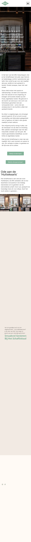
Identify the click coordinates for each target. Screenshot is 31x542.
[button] (27, 3)
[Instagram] (2, 484)
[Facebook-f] (5, 484)
